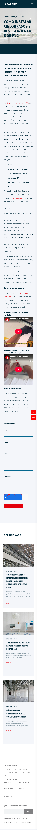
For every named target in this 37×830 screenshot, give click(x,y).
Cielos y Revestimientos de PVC (18, 103)
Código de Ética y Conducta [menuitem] (10, 822)
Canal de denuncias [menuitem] (26, 822)
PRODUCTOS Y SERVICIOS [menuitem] (22, 789)
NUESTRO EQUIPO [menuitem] (23, 783)
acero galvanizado (18, 198)
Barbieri (6, 17)
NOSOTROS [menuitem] (7, 783)
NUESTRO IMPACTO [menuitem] (9, 789)
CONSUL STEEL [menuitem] (8, 796)
